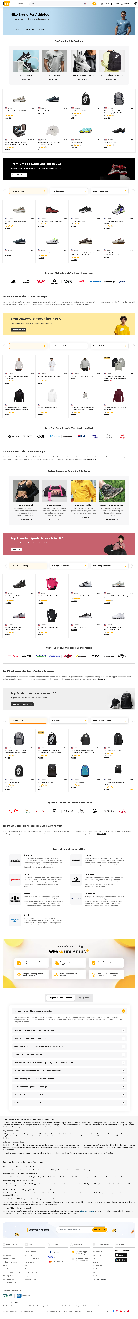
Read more (84, 304)
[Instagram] (117, 1311)
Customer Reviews (32, 1259)
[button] (105, 3)
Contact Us (7, 1255)
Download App (30, 1252)
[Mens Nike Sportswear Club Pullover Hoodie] (52, 364)
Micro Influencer (8, 1279)
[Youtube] (121, 1311)
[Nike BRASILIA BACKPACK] (52, 770)
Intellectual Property (10, 1262)
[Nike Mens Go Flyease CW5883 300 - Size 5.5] (19, 98)
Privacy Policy (67, 1311)
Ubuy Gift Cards (31, 1272)
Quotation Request (10, 1259)
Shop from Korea (52, 1306)
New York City (98, 1252)
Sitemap (6, 1265)
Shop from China (67, 1306)
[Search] (94, 3)
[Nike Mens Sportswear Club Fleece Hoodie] (52, 395)
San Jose (96, 1276)
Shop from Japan (20, 1306)
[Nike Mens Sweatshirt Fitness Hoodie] (85, 364)
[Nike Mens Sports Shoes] (85, 209)
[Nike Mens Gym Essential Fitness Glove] (52, 615)
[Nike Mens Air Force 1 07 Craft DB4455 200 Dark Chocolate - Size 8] (85, 240)
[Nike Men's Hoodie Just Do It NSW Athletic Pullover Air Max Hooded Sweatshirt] (118, 364)
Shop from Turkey (82, 1306)
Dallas (95, 1272)
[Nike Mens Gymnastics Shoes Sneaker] (118, 209)
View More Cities (99, 1279)
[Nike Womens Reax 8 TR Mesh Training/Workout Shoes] (118, 615)
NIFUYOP (31, 139)
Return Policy (30, 1262)
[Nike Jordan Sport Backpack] (118, 738)
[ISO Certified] (22, 1296)
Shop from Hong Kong (36, 1306)
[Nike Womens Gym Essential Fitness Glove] (52, 584)
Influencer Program (87, 1211)
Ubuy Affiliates (30, 1279)
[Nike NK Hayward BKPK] (85, 98)
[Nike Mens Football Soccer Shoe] (85, 584)
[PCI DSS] (7, 1296)
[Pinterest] (128, 1311)
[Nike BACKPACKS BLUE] (85, 770)
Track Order (7, 1269)
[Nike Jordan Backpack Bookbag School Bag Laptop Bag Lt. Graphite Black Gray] (118, 98)
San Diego (96, 1269)
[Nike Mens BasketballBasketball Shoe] (52, 209)
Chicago (96, 1259)
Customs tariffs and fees (12, 1272)
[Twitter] (125, 1311)
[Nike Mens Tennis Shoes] (52, 240)
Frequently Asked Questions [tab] (60, 998)
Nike (32, 108)
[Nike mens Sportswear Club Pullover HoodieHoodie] (19, 364)
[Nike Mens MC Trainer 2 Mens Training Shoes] (118, 584)
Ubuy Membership (9, 1283)
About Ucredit (30, 1269)
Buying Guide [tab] (83, 998)
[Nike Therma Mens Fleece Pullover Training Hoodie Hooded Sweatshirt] (19, 395)
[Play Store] (121, 1260)
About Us (6, 1252)
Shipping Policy (8, 1276)
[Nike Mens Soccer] (85, 130)
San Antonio (97, 1265)
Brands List (29, 1255)
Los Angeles (97, 1255)
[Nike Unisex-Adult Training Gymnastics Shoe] (19, 584)
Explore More (25, 79)
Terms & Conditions (53, 1311)
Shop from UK (7, 1306)
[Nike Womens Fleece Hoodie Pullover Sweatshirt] (118, 395)
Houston (96, 1262)
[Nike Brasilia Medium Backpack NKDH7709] (118, 770)
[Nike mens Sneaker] (52, 98)
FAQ (26, 1265)
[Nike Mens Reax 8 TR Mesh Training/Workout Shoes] (19, 615)
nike (131, 373)
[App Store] (121, 1255)
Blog (26, 1276)
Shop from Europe (97, 1306)
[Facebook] (113, 1311)
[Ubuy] (6, 3)
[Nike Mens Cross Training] (85, 615)
